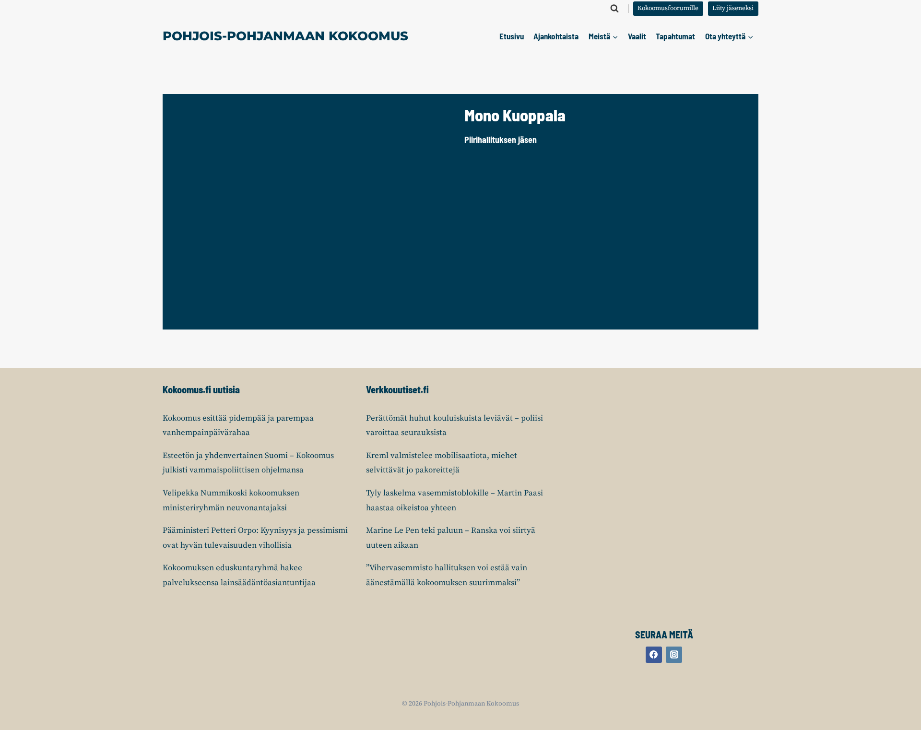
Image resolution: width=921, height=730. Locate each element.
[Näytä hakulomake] (614, 8)
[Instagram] (674, 655)
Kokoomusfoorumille (668, 8)
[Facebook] (654, 655)
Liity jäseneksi (733, 8)
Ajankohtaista (556, 36)
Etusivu (511, 36)
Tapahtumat (675, 36)
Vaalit (637, 36)
